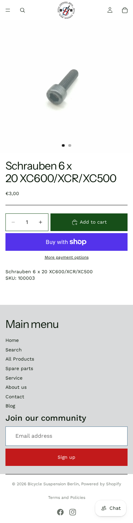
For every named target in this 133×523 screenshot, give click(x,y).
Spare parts (19, 368)
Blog (10, 405)
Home (12, 340)
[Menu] (8, 10)
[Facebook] (60, 512)
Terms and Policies (66, 497)
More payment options (67, 257)
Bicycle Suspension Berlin (53, 484)
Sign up (66, 457)
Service (14, 378)
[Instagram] (73, 512)
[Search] (22, 10)
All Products (19, 359)
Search (13, 349)
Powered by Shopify (101, 484)
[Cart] (124, 10)
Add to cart (93, 222)
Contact (14, 396)
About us (16, 387)
